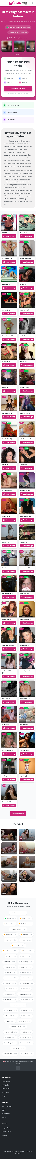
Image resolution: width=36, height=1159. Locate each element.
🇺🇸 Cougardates (8, 1061)
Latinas (4, 1117)
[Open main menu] (4, 3)
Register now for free (18, 89)
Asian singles (6, 1081)
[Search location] (32, 3)
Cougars (4, 1096)
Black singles (6, 1089)
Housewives (6, 1114)
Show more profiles (18, 814)
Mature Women (7, 1106)
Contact (4, 1135)
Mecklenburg (28, 1061)
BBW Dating (5, 1085)
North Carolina (18, 1061)
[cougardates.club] (18, 3)
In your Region (6, 1131)
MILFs (4, 1110)
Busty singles (6, 1092)
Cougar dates (6, 1128)
